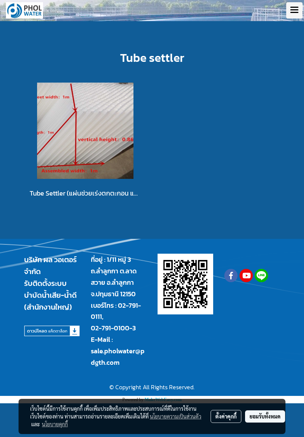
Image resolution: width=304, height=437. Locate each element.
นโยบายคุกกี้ (55, 424)
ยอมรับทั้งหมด (265, 416)
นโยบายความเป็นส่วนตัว (175, 416)
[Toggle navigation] (294, 10)
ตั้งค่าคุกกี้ (226, 416)
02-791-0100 (110, 328)
